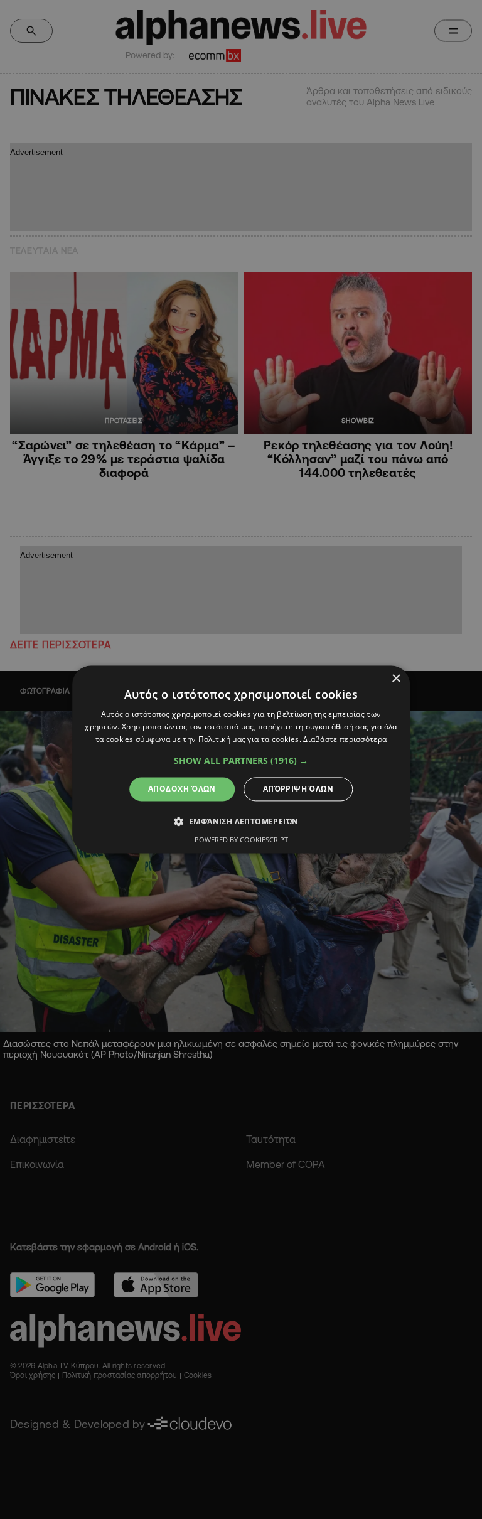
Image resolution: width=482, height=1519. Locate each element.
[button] (241, 760)
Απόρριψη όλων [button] (298, 788)
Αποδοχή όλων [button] (182, 788)
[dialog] (241, 759)
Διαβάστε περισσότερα (345, 739)
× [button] (395, 679)
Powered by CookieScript (241, 840)
